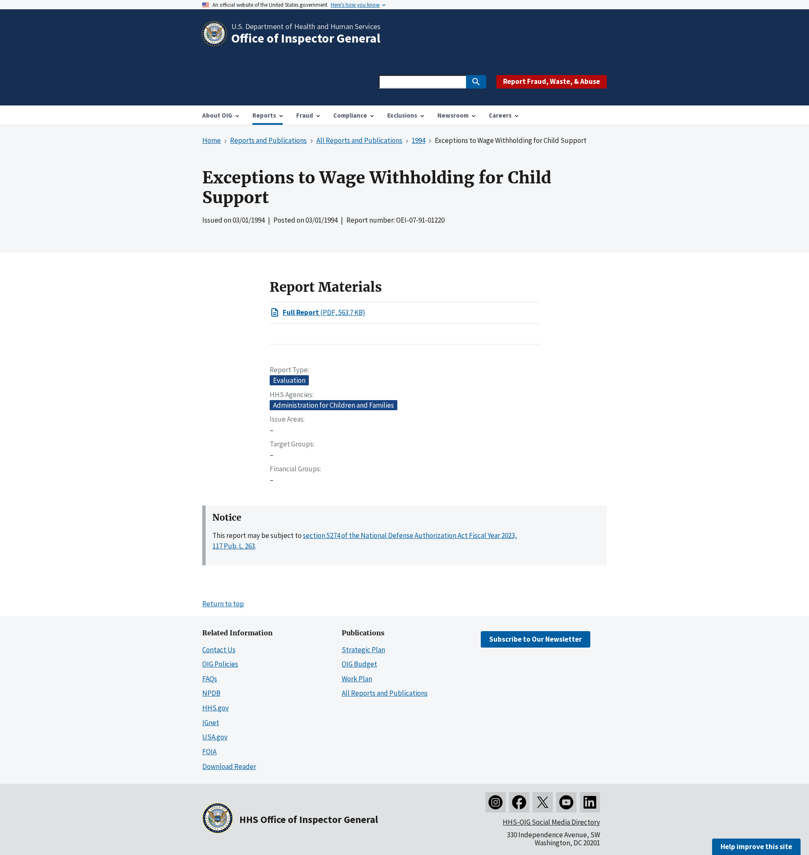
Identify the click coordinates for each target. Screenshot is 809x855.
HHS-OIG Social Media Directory (551, 822)
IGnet (210, 722)
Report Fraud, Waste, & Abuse (551, 81)
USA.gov (215, 737)
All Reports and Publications (385, 693)
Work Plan (357, 678)
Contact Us (219, 649)
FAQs (209, 678)
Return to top (223, 603)
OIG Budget (359, 664)
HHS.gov (215, 707)
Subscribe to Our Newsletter (535, 639)
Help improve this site (756, 846)
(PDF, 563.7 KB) (324, 312)
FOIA (209, 751)
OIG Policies (220, 664)
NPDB (211, 693)
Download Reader (229, 766)
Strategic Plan (363, 649)
